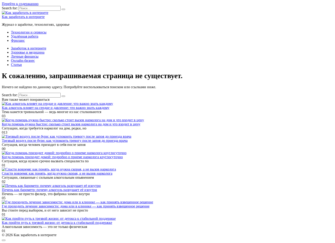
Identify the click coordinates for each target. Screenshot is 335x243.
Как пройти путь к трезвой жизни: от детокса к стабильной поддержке (57, 223)
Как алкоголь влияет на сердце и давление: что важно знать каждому (55, 108)
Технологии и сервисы (28, 32)
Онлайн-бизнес (23, 60)
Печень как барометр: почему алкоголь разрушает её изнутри (49, 190)
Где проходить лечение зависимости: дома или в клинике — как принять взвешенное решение (75, 206)
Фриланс (18, 40)
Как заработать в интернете (23, 17)
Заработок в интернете (28, 48)
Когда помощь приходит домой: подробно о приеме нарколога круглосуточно (62, 157)
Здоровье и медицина (27, 52)
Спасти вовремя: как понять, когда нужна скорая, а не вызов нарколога (57, 173)
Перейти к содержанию (20, 4)
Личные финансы (25, 56)
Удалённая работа (24, 36)
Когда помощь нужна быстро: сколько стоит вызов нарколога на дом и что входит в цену (71, 124)
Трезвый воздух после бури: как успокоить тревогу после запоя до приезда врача (65, 140)
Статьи (16, 65)
